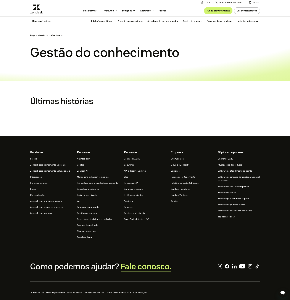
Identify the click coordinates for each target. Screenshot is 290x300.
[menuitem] (254, 2)
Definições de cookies (94, 292)
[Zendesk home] (37, 9)
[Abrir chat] (283, 293)
